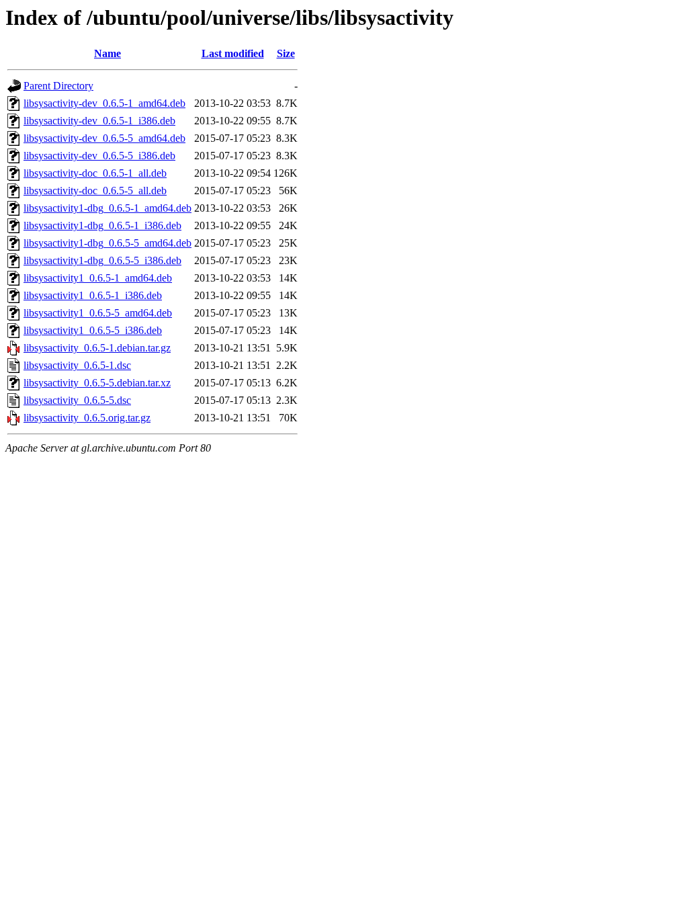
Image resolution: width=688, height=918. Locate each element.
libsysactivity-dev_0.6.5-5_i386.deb (99, 155)
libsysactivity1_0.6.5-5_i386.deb (93, 330)
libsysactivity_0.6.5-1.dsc (77, 365)
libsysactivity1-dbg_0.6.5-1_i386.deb (102, 225)
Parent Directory (58, 85)
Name (107, 53)
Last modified (233, 53)
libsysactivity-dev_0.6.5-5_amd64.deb (104, 138)
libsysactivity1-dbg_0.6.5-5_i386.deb (102, 260)
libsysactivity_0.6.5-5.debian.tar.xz (97, 382)
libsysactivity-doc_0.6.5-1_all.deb (95, 173)
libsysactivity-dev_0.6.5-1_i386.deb (99, 120)
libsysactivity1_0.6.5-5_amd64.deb (98, 313)
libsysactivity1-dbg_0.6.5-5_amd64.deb (107, 243)
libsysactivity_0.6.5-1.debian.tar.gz (97, 347)
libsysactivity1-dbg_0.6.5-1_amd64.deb (107, 208)
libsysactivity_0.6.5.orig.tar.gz (87, 417)
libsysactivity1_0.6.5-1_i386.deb (93, 295)
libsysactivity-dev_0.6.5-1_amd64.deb (104, 103)
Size (286, 53)
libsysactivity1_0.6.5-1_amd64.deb (98, 278)
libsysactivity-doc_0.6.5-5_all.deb (95, 190)
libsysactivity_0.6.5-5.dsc (77, 400)
